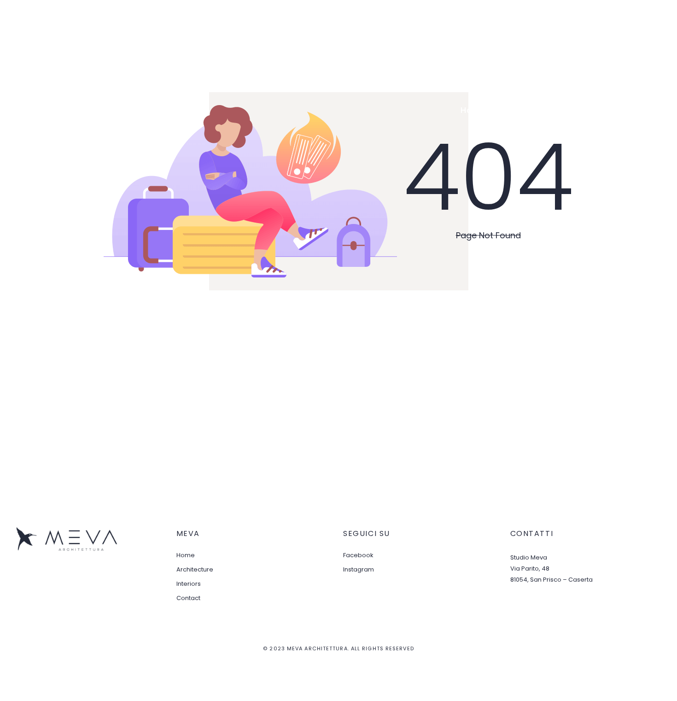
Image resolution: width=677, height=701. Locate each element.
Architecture (529, 110)
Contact (646, 110)
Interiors (593, 110)
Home (473, 110)
